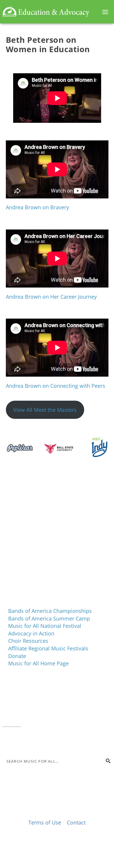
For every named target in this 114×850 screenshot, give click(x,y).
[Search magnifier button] (108, 761)
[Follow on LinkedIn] (30, 741)
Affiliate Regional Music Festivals (48, 648)
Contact (11, 723)
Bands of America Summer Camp (49, 618)
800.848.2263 (42, 716)
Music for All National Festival (44, 625)
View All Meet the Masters (45, 409)
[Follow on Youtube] (42, 741)
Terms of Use (44, 822)
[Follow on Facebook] (7, 741)
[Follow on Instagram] (18, 741)
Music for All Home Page (38, 663)
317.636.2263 (51, 708)
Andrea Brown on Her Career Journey (51, 296)
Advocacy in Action (31, 633)
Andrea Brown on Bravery (37, 207)
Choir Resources (28, 640)
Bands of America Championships (50, 610)
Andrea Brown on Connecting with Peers (55, 385)
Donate (17, 655)
